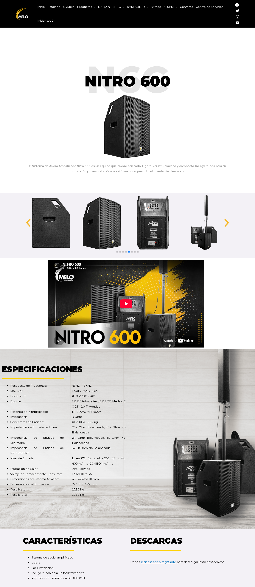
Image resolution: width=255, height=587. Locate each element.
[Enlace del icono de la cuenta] (229, 13)
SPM (170, 7)
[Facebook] (237, 5)
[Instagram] (237, 17)
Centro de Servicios (209, 7)
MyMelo (68, 7)
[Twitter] (237, 11)
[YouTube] (237, 23)
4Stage (156, 7)
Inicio (41, 7)
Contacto (186, 7)
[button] (117, 252)
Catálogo (53, 7)
